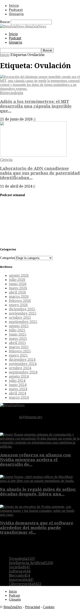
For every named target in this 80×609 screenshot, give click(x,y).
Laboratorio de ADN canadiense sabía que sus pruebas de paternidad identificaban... (40, 173)
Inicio (14, 6)
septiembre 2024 (23, 372)
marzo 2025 (19, 347)
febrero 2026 (20, 301)
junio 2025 (17, 334)
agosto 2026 (19, 275)
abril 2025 (17, 343)
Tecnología (22, 559)
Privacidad (32, 607)
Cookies (48, 607)
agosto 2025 (19, 326)
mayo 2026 (18, 288)
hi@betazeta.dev (30, 417)
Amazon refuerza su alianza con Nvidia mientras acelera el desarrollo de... (35, 460)
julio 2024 (17, 381)
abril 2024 (17, 393)
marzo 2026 (19, 296)
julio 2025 (17, 330)
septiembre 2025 (23, 322)
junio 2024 (17, 385)
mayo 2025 (18, 338)
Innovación (21, 580)
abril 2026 (17, 292)
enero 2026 (18, 305)
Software (19, 571)
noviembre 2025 (22, 313)
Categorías (7, 258)
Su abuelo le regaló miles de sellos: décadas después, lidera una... (38, 491)
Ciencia (6, 160)
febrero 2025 (20, 351)
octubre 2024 (20, 368)
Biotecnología (11, 93)
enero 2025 (18, 355)
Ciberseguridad (25, 584)
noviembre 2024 (22, 364)
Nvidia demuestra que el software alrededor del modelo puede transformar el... (36, 528)
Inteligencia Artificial (31, 563)
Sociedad (19, 567)
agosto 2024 (19, 376)
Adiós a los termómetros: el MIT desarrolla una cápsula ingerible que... (36, 106)
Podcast (16, 10)
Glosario (16, 14)
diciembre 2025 (22, 309)
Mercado (19, 575)
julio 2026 (17, 280)
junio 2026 (17, 284)
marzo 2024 (19, 397)
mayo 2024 (18, 389)
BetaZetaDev (13, 607)
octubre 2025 (20, 317)
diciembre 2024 (22, 360)
